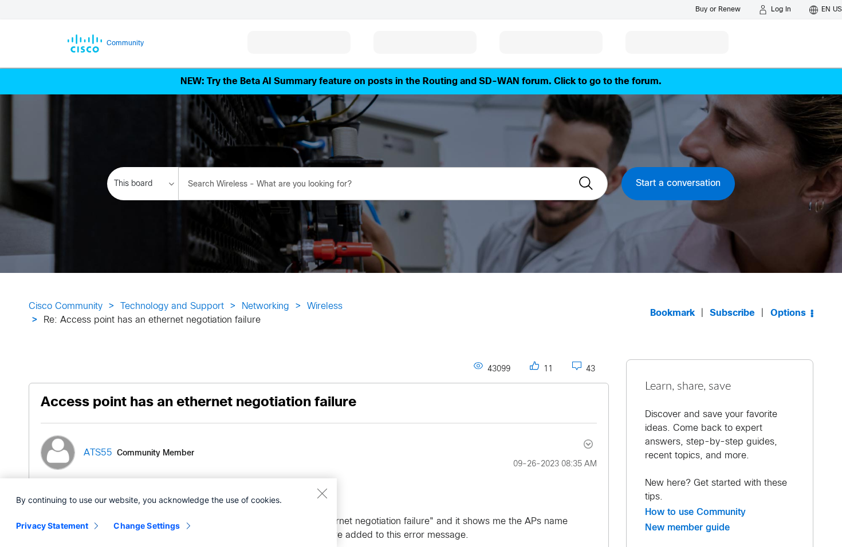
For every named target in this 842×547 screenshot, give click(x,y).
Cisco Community (66, 306)
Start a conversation (678, 183)
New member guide (687, 527)
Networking (265, 306)
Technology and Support (172, 306)
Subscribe (732, 313)
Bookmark (672, 313)
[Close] (322, 493)
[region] (168, 512)
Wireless (325, 306)
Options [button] (788, 313)
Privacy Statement (52, 525)
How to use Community (695, 512)
